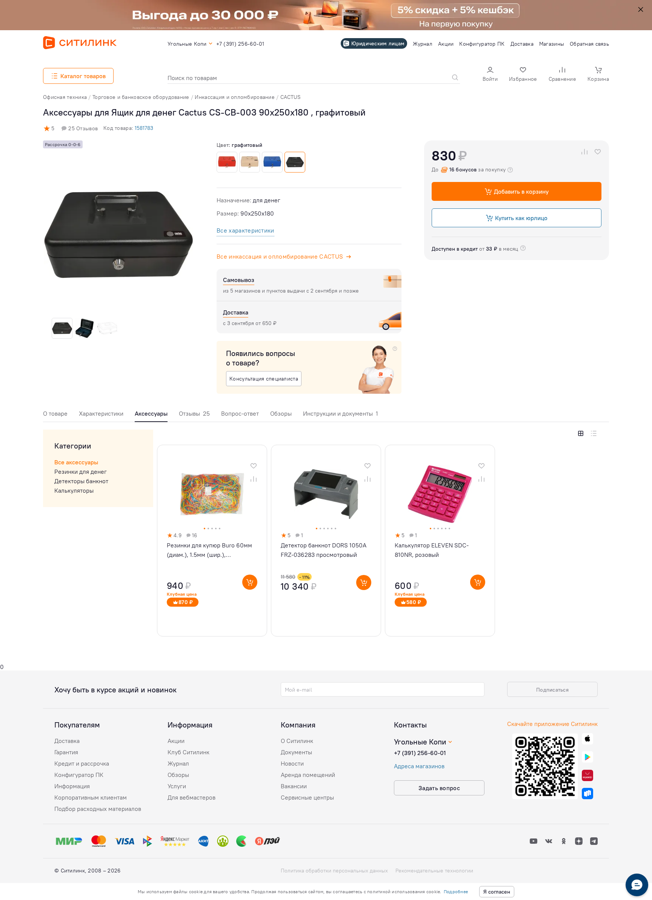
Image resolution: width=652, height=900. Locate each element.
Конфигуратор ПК (78, 774)
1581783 (144, 128)
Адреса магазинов (419, 766)
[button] (490, 75)
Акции (176, 740)
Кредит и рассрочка (81, 763)
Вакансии (294, 786)
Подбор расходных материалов (97, 808)
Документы (296, 752)
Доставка (67, 740)
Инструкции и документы (340, 413)
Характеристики (101, 413)
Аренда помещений (308, 774)
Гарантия (66, 752)
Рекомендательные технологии (434, 870)
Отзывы (194, 413)
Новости (292, 763)
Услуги (177, 786)
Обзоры (281, 413)
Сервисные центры (307, 797)
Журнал (178, 763)
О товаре (55, 413)
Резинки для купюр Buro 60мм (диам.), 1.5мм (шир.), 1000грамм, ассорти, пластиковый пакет (209, 550)
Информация (72, 786)
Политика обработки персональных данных (334, 870)
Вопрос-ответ (240, 413)
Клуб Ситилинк (188, 752)
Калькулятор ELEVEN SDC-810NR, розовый (432, 549)
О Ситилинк (297, 740)
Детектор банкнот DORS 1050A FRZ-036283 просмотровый (323, 549)
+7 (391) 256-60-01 (420, 753)
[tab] (55, 415)
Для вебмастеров (191, 797)
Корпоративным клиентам (90, 797)
